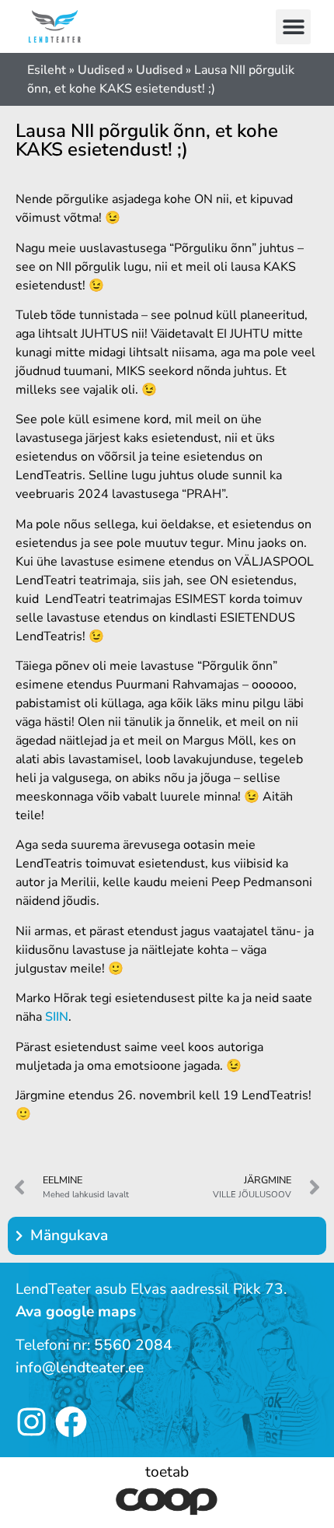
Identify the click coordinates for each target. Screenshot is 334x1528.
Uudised (101, 70)
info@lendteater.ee (80, 1368)
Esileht (46, 70)
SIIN (56, 1016)
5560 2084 (133, 1345)
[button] (293, 26)
